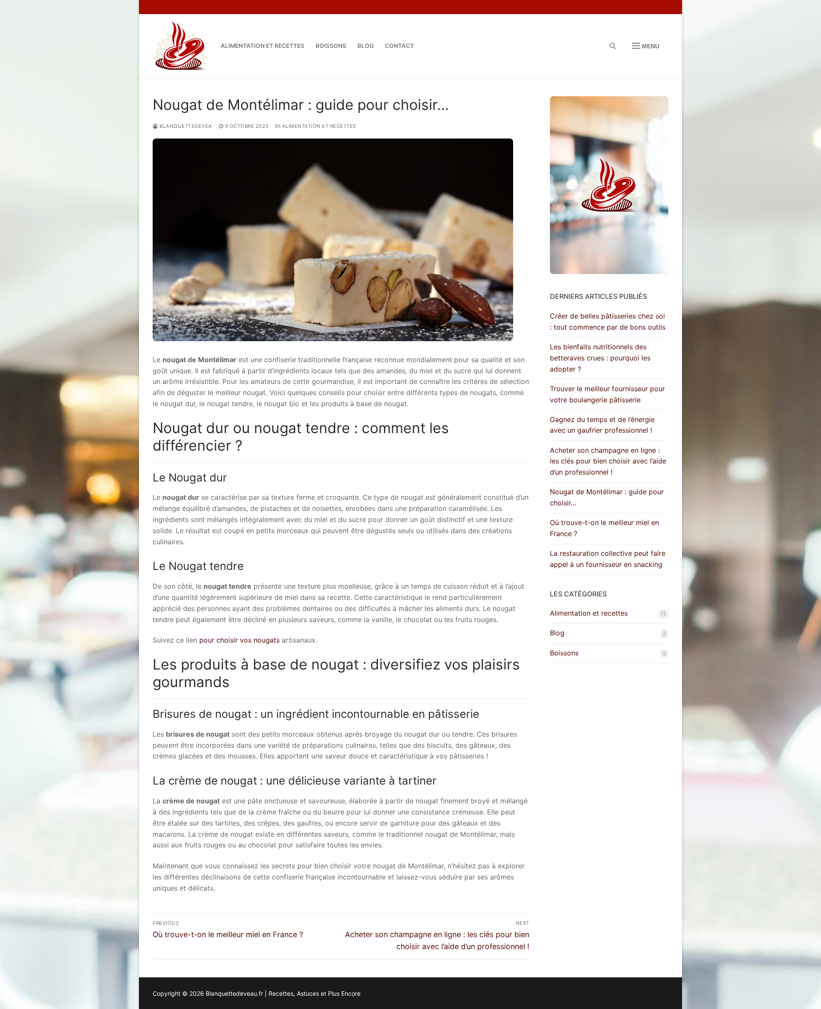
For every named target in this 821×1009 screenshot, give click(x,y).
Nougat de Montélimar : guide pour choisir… (607, 497)
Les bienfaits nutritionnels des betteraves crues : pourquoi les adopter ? (600, 357)
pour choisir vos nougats (239, 640)
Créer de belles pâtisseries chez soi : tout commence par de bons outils (607, 321)
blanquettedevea (185, 126)
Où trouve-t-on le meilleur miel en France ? (604, 528)
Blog (557, 632)
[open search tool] (612, 46)
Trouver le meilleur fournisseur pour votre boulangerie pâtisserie (607, 394)
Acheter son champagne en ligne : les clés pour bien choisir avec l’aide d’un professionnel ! (608, 461)
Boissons (564, 653)
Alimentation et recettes (318, 126)
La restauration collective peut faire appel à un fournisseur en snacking (607, 559)
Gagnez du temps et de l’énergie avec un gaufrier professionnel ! (602, 425)
